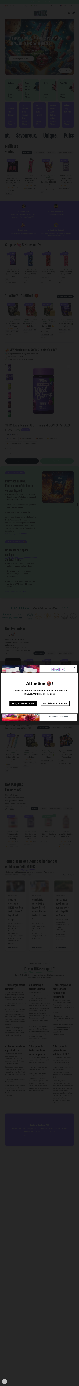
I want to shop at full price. (58, 716)
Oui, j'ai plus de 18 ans (23, 703)
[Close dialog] (74, 667)
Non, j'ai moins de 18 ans (55, 703)
